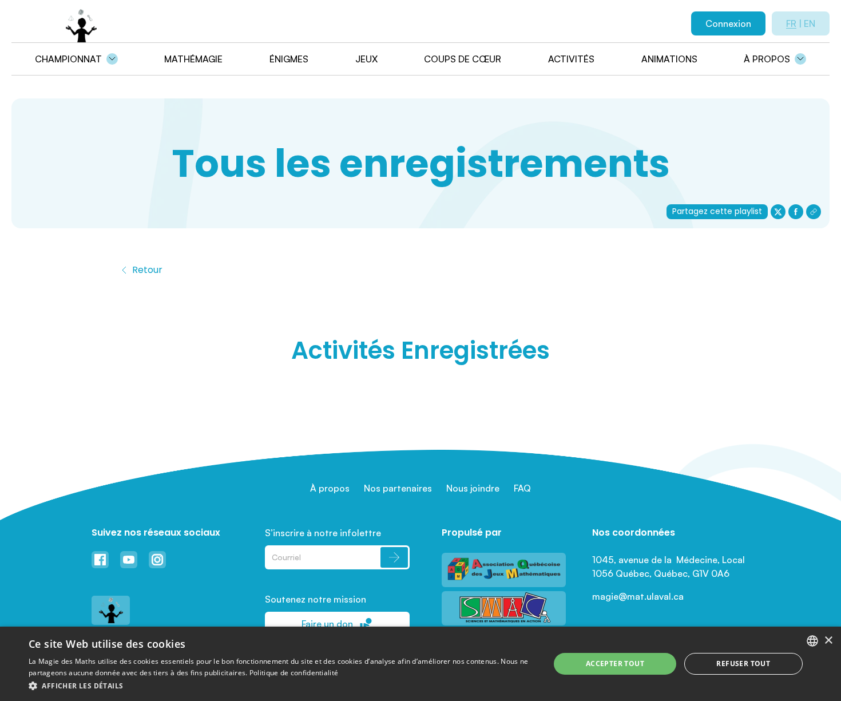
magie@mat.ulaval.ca (638, 596)
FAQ (522, 488)
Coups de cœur (462, 59)
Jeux (366, 59)
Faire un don (327, 623)
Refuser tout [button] (743, 663)
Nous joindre (472, 488)
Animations (669, 59)
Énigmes (288, 59)
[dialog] (420, 664)
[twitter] (778, 211)
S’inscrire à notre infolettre (323, 532)
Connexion (728, 23)
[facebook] (795, 211)
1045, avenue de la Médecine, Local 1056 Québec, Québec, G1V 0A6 (669, 566)
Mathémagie (193, 59)
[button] (281, 685)
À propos (767, 59)
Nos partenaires (398, 488)
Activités (571, 59)
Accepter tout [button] (615, 663)
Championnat (68, 59)
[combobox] (812, 641)
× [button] (828, 640)
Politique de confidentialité (293, 673)
